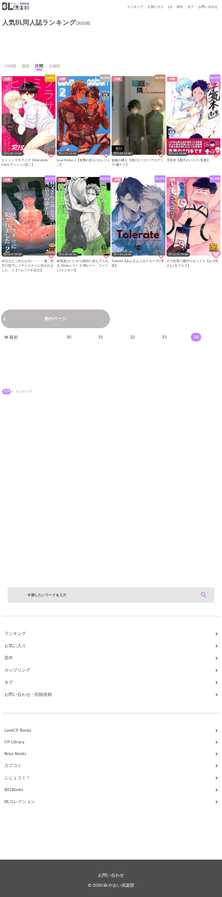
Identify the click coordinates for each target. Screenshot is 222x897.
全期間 (54, 66)
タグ (190, 6)
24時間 (10, 66)
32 (132, 337)
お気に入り (156, 6)
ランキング (135, 6)
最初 (13, 337)
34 (196, 337)
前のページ (55, 319)
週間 (25, 66)
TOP (6, 391)
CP (170, 7)
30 (68, 337)
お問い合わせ (208, 6)
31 (100, 337)
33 (164, 337)
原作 (180, 6)
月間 (39, 66)
